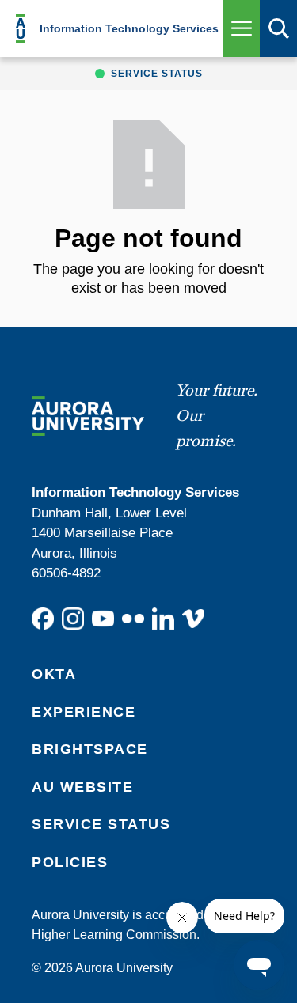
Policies (70, 862)
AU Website (82, 787)
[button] (241, 28)
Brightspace (90, 749)
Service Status (101, 824)
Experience (83, 712)
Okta (54, 674)
